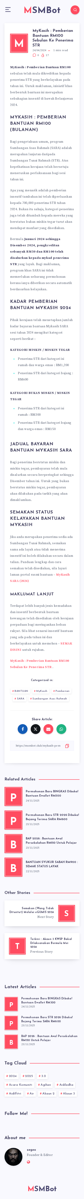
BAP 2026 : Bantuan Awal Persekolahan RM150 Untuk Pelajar (51, 840)
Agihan (46, 1085)
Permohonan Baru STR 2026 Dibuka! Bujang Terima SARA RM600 (52, 817)
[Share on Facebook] (23, 729)
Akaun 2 (48, 1093)
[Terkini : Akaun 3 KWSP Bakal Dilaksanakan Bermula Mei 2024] (42, 946)
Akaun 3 (69, 1093)
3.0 (43, 1076)
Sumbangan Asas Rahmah (49, 698)
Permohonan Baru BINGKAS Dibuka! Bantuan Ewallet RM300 (52, 793)
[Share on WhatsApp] (61, 729)
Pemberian (63, 691)
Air (32, 1093)
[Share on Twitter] (36, 729)
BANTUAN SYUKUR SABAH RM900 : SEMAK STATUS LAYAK (52, 864)
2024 (13, 1076)
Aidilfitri (15, 1093)
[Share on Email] (48, 729)
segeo (31, 1150)
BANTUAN (21, 691)
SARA (20, 698)
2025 (29, 1076)
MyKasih (41, 691)
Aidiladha (66, 1085)
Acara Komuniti (20, 1085)
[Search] (75, 9)
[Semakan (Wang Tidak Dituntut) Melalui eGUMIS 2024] (42, 913)
